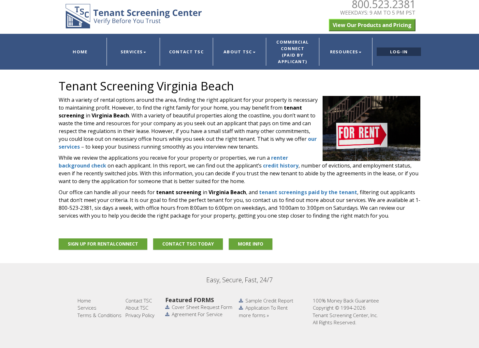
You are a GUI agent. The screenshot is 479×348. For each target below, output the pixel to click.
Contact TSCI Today (188, 244)
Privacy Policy (139, 315)
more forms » (254, 315)
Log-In (399, 52)
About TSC (238, 52)
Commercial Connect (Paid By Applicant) (292, 51)
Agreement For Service (197, 314)
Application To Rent (266, 307)
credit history (280, 165)
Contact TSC (186, 52)
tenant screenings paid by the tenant (308, 192)
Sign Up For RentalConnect (103, 244)
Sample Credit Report (269, 300)
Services (132, 52)
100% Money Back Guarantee (346, 300)
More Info (250, 244)
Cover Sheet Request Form (202, 307)
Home (80, 52)
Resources (344, 52)
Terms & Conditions (100, 315)
